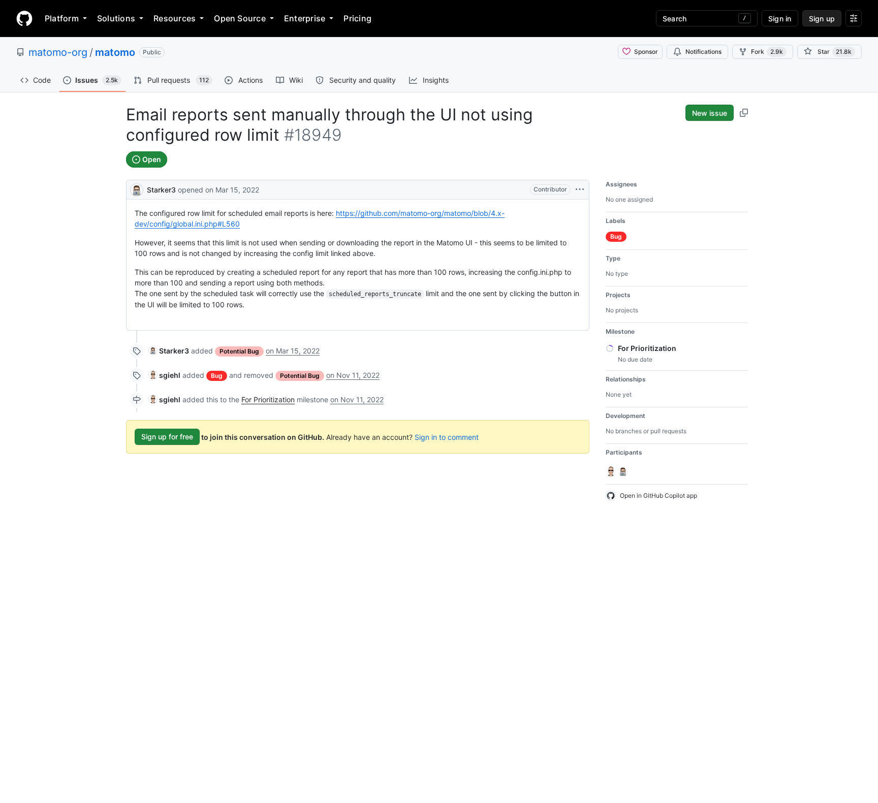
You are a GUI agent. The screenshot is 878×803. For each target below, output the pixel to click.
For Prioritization (268, 399)
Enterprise (304, 18)
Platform (62, 18)
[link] (169, 350)
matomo (115, 52)
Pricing (357, 18)
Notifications (703, 51)
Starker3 (161, 189)
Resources (174, 18)
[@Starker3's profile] (137, 188)
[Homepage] (24, 18)
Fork (767, 51)
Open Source (240, 18)
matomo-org (57, 52)
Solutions (116, 18)
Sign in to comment (447, 436)
